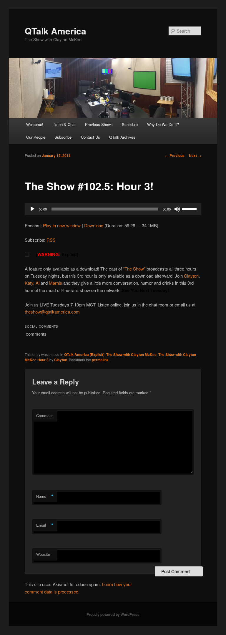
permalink (100, 359)
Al (38, 283)
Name (45, 496)
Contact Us (90, 137)
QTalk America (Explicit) (84, 354)
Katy (29, 283)
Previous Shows (99, 124)
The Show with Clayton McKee (131, 354)
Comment (44, 415)
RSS (51, 240)
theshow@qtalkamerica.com (52, 312)
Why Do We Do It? (163, 124)
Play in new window (62, 225)
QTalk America (55, 30)
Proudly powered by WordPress (113, 614)
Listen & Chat (64, 124)
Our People (35, 137)
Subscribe (63, 137)
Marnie (55, 283)
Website (43, 554)
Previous (175, 155)
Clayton (191, 276)
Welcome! (34, 124)
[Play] (32, 209)
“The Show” (134, 269)
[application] (113, 209)
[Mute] (177, 209)
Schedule (130, 124)
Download (93, 225)
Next (195, 155)
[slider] (190, 208)
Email (45, 525)
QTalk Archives (122, 137)
